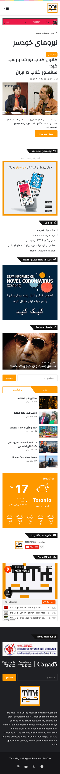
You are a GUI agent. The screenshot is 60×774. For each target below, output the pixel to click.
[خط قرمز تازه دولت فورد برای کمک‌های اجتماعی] (48, 447)
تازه (45, 389)
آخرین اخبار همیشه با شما (30, 158)
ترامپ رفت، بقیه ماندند (44, 235)
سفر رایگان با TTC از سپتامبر (41, 240)
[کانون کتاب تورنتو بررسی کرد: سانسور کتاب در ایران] (30, 98)
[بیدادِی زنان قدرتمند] (48, 402)
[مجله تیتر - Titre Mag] (53, 8)
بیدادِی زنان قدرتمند (46, 230)
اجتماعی (52, 54)
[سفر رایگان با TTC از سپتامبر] (48, 432)
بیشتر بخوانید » (46, 133)
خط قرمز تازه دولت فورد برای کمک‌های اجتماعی (32, 245)
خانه (53, 32)
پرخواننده (18, 389)
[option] (30, 351)
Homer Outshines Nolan (43, 250)
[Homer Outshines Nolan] (48, 462)
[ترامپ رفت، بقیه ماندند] (48, 417)
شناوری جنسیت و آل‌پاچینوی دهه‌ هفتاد (33, 366)
